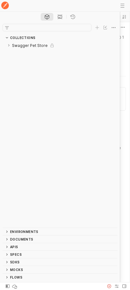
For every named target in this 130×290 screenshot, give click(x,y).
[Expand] (8, 45)
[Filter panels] (7, 27)
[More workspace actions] (123, 27)
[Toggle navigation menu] (122, 6)
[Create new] (97, 27)
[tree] (60, 135)
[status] (15, 286)
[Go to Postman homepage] (5, 6)
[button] (124, 16)
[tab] (47, 17)
